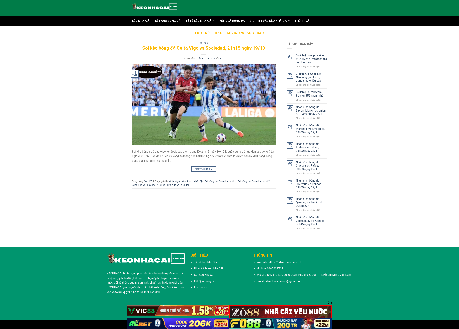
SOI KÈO (203, 43)
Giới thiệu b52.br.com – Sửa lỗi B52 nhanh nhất (310, 93)
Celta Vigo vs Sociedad (181, 181)
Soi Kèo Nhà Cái (204, 274)
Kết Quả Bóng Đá (232, 20)
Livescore (200, 287)
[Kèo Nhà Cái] (154, 8)
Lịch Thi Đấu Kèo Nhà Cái (269, 20)
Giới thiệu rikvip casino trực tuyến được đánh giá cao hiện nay (311, 59)
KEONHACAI (114, 273)
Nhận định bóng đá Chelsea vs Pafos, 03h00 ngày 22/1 (307, 165)
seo (222, 58)
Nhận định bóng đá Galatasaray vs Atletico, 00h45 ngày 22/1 (310, 221)
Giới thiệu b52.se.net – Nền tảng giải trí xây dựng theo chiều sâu (310, 77)
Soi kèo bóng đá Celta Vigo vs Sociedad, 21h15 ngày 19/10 (203, 48)
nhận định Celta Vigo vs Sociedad (211, 181)
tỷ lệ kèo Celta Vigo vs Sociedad (173, 185)
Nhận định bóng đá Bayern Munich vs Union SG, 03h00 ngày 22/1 (311, 110)
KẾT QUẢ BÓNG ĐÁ (168, 20)
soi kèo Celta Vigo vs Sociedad (246, 181)
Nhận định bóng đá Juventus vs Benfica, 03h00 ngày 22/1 (309, 184)
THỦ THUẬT (303, 20)
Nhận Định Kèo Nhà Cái (208, 268)
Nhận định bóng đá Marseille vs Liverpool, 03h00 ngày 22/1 (310, 129)
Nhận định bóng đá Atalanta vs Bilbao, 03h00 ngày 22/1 (307, 147)
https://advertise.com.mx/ (285, 262)
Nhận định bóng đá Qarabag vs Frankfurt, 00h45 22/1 (309, 202)
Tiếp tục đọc (204, 169)
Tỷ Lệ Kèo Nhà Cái (199, 20)
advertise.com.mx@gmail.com (283, 281)
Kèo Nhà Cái (141, 20)
